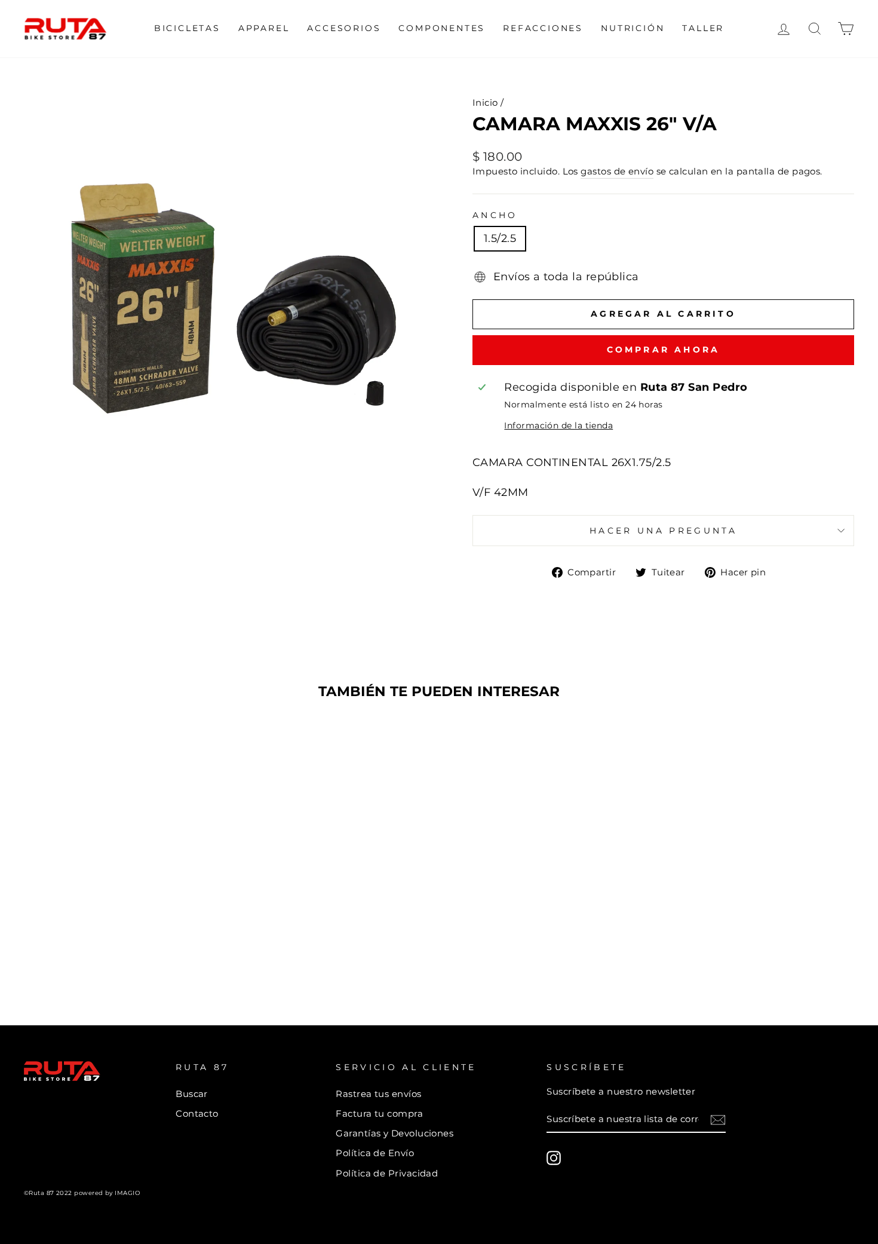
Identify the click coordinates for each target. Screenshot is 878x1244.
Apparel (264, 28)
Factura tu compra (379, 1113)
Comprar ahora (663, 349)
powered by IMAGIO (107, 1193)
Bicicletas (187, 28)
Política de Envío (375, 1153)
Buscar (192, 1093)
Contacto (197, 1113)
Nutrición (632, 28)
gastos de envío (617, 171)
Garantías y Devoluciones (394, 1133)
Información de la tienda (558, 425)
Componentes (441, 28)
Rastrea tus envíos (378, 1093)
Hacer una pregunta (663, 530)
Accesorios (343, 28)
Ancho (495, 215)
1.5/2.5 (500, 238)
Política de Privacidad (387, 1173)
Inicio (485, 102)
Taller (703, 28)
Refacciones (543, 28)
